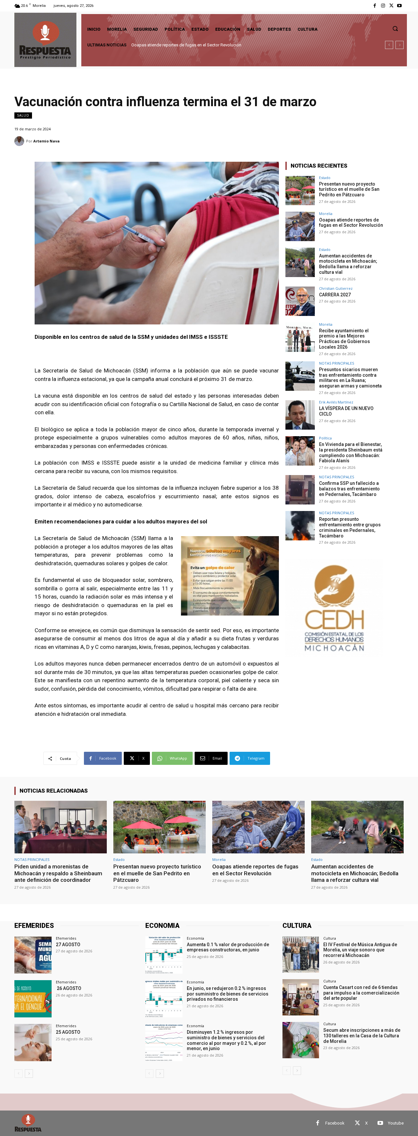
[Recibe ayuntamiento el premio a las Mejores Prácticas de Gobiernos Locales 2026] (300, 337)
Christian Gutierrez (336, 288)
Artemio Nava (46, 141)
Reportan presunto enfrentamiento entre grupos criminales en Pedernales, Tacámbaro (350, 527)
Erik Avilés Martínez (336, 402)
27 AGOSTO (68, 944)
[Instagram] (383, 6)
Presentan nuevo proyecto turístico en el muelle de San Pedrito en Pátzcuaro (349, 189)
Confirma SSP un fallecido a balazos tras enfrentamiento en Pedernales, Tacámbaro (349, 489)
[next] (399, 45)
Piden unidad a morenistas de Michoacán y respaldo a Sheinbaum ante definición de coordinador (58, 873)
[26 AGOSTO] (33, 998)
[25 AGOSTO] (33, 1042)
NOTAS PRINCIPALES (336, 363)
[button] (395, 28)
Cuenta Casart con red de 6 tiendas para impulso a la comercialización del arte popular (361, 993)
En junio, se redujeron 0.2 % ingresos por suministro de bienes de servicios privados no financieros (227, 994)
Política (325, 438)
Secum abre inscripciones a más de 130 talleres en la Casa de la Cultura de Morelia (361, 1036)
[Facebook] (375, 6)
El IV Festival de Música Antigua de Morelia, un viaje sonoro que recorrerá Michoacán (360, 950)
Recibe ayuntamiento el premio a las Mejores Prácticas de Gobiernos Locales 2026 (344, 339)
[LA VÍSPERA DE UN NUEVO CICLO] (300, 415)
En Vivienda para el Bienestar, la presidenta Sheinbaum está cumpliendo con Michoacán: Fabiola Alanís (350, 452)
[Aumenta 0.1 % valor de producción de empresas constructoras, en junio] (164, 955)
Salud (23, 115)
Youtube (396, 1123)
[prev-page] (18, 1073)
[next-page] (29, 1073)
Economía (195, 938)
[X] (391, 6)
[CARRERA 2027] (300, 301)
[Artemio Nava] (20, 141)
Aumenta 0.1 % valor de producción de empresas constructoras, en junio (228, 947)
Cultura (329, 938)
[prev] (389, 45)
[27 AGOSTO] (33, 955)
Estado (324, 177)
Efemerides (66, 938)
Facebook (335, 1123)
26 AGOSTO (68, 988)
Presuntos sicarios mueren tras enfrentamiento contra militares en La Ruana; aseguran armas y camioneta (350, 377)
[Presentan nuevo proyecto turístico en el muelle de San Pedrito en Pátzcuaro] (300, 190)
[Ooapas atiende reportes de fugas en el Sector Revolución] (300, 226)
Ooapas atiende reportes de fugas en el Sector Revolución (351, 222)
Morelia (325, 213)
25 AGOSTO (68, 1032)
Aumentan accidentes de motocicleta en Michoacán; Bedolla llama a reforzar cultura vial (214, 44)
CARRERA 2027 (335, 294)
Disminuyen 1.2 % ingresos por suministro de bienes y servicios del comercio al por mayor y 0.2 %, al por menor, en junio (226, 1040)
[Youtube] (399, 6)
